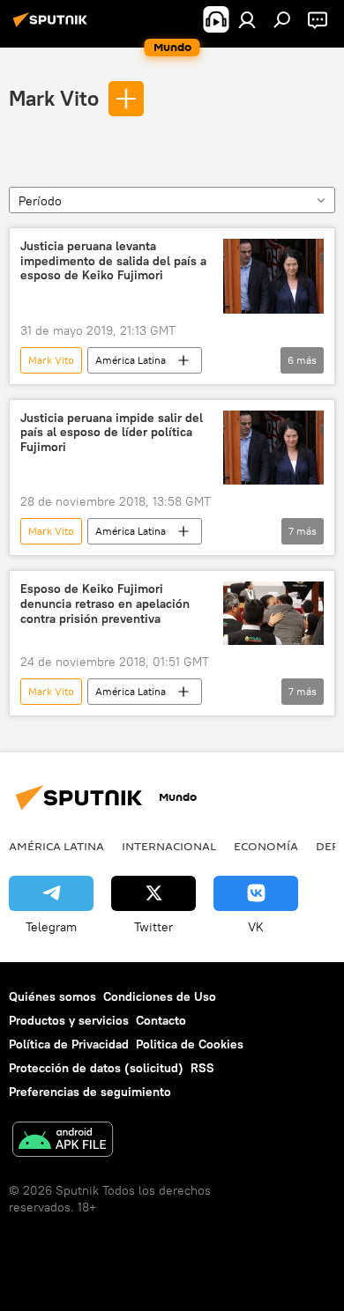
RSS (202, 1068)
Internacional (169, 846)
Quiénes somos (52, 996)
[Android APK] (63, 1141)
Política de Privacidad (69, 1044)
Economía (266, 846)
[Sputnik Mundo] (53, 26)
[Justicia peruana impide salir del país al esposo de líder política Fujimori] (273, 448)
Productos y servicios (69, 1020)
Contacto (161, 1020)
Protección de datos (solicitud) (96, 1068)
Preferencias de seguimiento (90, 1092)
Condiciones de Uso (159, 996)
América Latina (130, 360)
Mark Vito (54, 98)
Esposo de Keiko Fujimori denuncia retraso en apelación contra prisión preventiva (105, 603)
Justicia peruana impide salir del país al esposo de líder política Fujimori (111, 433)
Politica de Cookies (189, 1044)
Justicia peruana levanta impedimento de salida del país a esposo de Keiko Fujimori (113, 261)
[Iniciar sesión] (247, 19)
